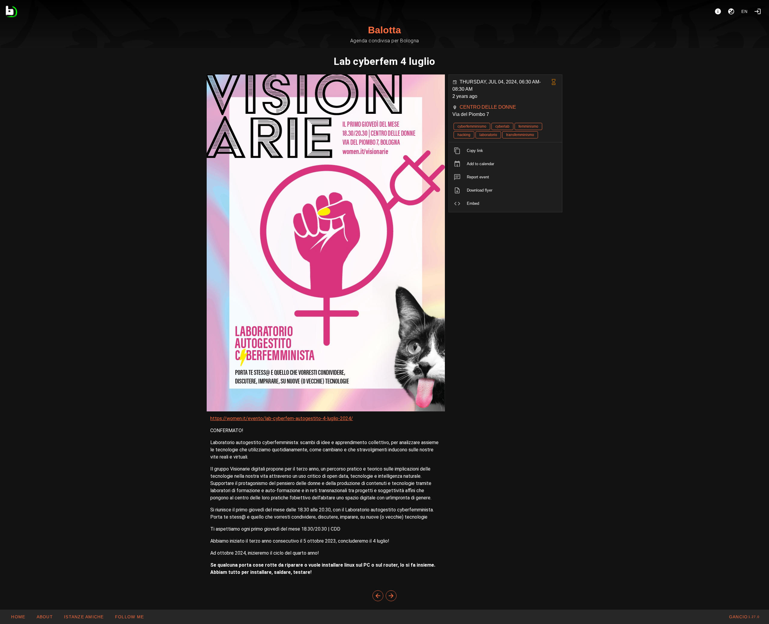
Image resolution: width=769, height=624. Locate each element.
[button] (84, 616)
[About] (718, 11)
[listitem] (505, 151)
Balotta (384, 30)
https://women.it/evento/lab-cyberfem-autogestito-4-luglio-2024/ (281, 418)
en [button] (744, 11)
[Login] (757, 11)
